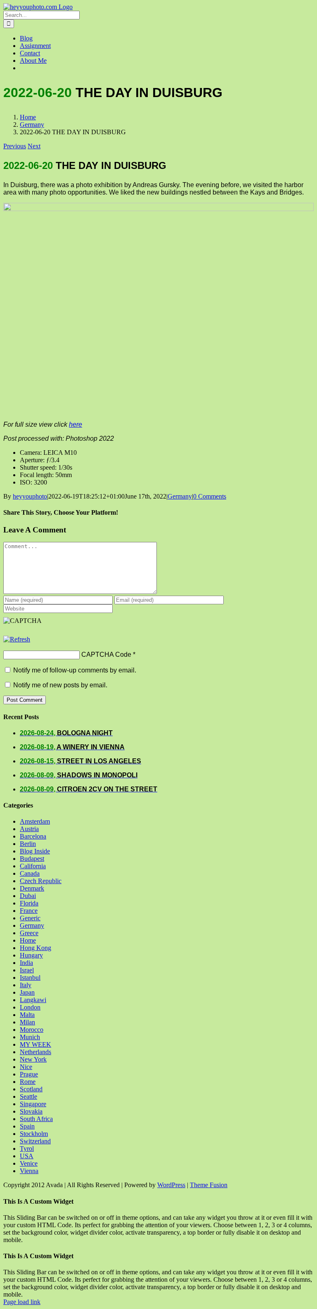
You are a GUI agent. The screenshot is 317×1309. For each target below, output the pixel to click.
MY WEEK (35, 1044)
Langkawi (33, 999)
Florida (29, 903)
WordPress (171, 1184)
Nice (26, 1066)
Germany (180, 496)
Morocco (31, 1029)
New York (33, 1059)
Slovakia (31, 1111)
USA (26, 1155)
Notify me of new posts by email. (60, 685)
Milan (27, 1022)
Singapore (33, 1103)
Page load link (21, 1301)
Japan (27, 992)
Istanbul (30, 977)
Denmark (32, 888)
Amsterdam (35, 821)
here (75, 424)
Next (34, 146)
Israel (27, 970)
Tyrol (27, 1148)
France (29, 910)
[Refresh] (16, 639)
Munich (30, 1037)
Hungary (31, 955)
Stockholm (34, 1133)
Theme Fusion (208, 1184)
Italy (25, 984)
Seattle (28, 1096)
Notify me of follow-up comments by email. (74, 670)
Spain (27, 1126)
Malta (27, 1014)
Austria (29, 828)
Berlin (28, 843)
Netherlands (35, 1051)
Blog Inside (35, 851)
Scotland (31, 1089)
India (26, 962)
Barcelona (33, 836)
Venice (29, 1163)
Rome (27, 1081)
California (33, 865)
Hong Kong (35, 947)
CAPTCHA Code (106, 654)
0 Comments (209, 496)
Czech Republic (41, 880)
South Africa (36, 1118)
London (30, 1007)
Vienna (29, 1170)
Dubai (28, 895)
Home (28, 940)
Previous (14, 146)
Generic (30, 918)
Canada (30, 873)
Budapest (32, 858)
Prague (29, 1074)
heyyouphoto (30, 496)
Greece (29, 932)
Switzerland (35, 1141)
